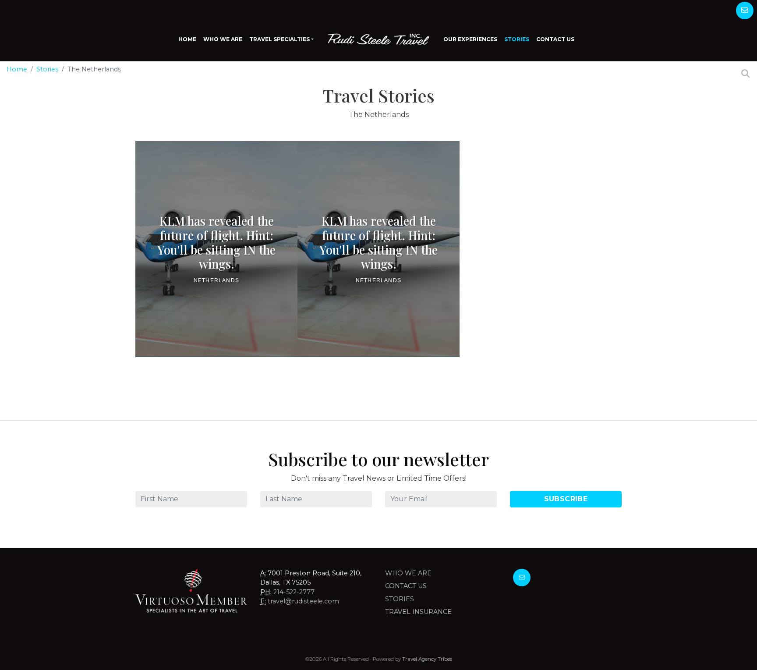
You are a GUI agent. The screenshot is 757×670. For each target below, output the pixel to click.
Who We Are (222, 39)
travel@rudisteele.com (303, 601)
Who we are (408, 573)
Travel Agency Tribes (427, 659)
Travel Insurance (418, 612)
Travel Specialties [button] (279, 39)
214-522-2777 (294, 592)
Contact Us (555, 39)
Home (187, 39)
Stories (516, 39)
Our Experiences (470, 39)
